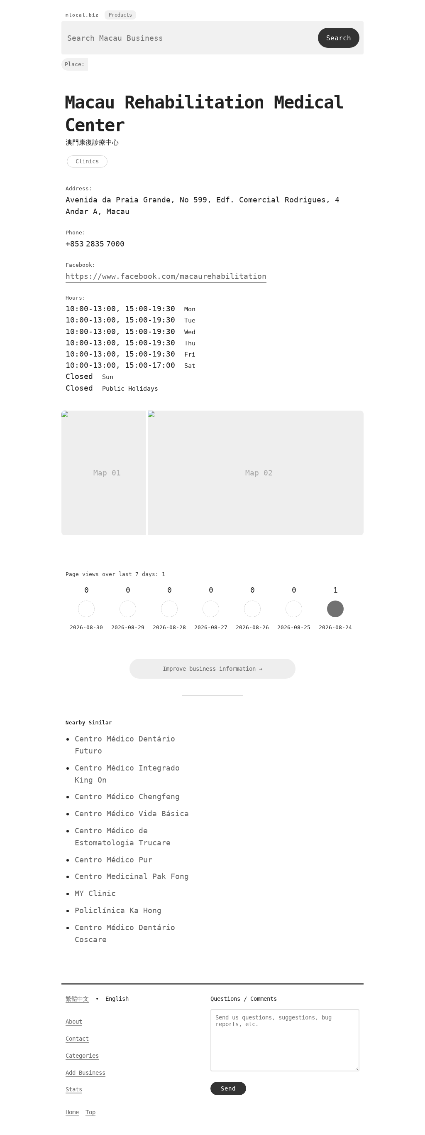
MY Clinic (95, 893)
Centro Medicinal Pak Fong (132, 876)
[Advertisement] (280, 775)
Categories (82, 1055)
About (74, 1021)
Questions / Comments (243, 998)
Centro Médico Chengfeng (127, 796)
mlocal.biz (82, 15)
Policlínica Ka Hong (118, 910)
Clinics (87, 161)
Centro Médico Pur (113, 859)
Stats (74, 1089)
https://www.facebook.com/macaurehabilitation (166, 276)
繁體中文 (77, 998)
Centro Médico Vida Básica (132, 813)
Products (120, 15)
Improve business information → (212, 668)
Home (72, 1112)
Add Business (85, 1072)
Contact (77, 1038)
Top (90, 1112)
